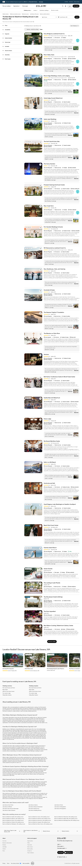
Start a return (30, 846)
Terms (8, 863)
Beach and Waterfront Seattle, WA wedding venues (13, 816)
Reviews (4, 844)
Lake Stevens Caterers (33, 804)
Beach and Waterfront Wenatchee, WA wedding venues (65, 816)
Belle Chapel (5, 689)
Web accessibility (26, 863)
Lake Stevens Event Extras (8, 804)
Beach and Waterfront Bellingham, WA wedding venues (14, 824)
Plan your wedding (6, 6)
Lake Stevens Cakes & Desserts (9, 810)
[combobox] (66, 17)
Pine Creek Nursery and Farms (9, 687)
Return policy (30, 848)
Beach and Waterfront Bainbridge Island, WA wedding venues (66, 820)
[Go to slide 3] (33, 43)
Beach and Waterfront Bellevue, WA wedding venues (13, 818)
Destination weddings (44, 10)
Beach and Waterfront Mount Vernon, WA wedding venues (40, 824)
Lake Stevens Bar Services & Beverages (10, 808)
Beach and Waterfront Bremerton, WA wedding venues (40, 820)
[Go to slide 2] (32, 43)
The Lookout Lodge (7, 693)
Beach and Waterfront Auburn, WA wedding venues (39, 816)
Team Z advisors (30, 852)
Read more (70, 48)
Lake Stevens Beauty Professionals (35, 806)
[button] (56, 17)
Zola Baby (66, 1)
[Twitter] (62, 857)
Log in (58, 844)
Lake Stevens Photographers (60, 808)
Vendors (35, 10)
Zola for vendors (76, 1)
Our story (4, 840)
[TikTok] (66, 857)
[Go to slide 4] (34, 43)
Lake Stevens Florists (58, 804)
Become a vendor (54, 10)
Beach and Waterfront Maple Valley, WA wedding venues (65, 818)
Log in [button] (70, 6)
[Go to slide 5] (35, 43)
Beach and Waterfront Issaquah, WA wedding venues (39, 822)
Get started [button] (76, 6)
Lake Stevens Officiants (7, 806)
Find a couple (25, 6)
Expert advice (16, 6)
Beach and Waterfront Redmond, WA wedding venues (39, 818)
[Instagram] (64, 857)
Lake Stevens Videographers (60, 806)
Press (4, 850)
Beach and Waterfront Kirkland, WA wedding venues (13, 822)
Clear (41, 29)
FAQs (28, 842)
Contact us (29, 850)
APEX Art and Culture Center (8, 691)
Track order (29, 844)
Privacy (4, 863)
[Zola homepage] (41, 6)
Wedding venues (27, 10)
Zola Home (71, 1)
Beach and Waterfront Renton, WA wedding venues (13, 820)
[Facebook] (58, 857)
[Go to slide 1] (31, 43)
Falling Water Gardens (7, 695)
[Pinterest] (60, 857)
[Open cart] (65, 6)
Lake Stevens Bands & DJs (34, 808)
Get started (60, 852)
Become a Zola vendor (7, 842)
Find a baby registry (61, 848)
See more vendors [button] (52, 641)
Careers (4, 848)
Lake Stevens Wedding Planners (35, 810)
